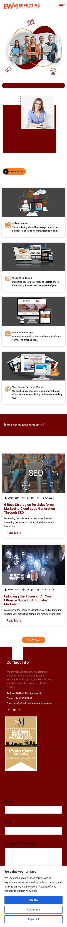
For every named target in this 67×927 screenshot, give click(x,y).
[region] (33, 896)
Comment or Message (20, 843)
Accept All (33, 899)
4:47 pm (30, 498)
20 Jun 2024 (47, 589)
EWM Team (13, 498)
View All (33, 639)
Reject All (33, 919)
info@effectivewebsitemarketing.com (33, 703)
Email (9, 822)
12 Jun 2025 (47, 498)
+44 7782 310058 (23, 698)
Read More (17, 171)
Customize (33, 909)
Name (10, 801)
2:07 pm (30, 589)
